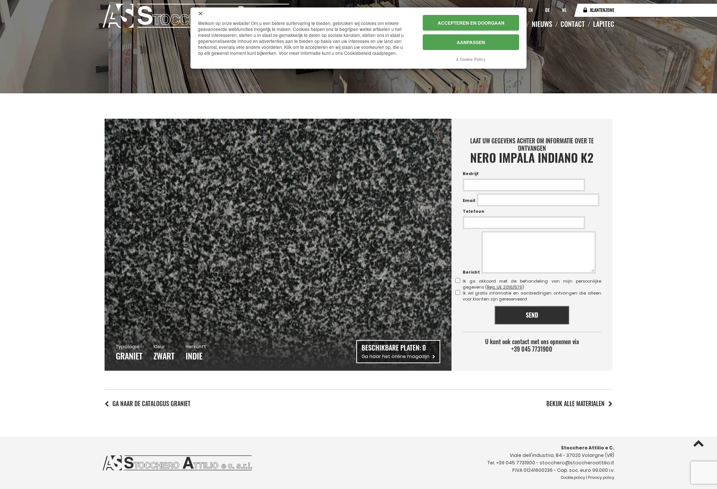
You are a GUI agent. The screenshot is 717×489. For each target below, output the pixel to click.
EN (531, 10)
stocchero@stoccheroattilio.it (577, 463)
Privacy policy (601, 477)
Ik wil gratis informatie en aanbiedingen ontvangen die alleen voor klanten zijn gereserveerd (532, 296)
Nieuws (542, 24)
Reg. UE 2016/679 (504, 287)
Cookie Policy (472, 59)
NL (564, 10)
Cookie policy (573, 477)
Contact (573, 24)
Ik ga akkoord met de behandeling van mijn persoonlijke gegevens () (532, 284)
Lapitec (603, 24)
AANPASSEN (471, 42)
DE (548, 10)
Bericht (471, 272)
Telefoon (473, 211)
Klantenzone (602, 10)
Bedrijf (471, 174)
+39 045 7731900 (531, 349)
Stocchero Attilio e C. (587, 448)
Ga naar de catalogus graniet (151, 403)
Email (469, 200)
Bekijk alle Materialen (575, 403)
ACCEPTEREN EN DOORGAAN (471, 22)
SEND (532, 315)
